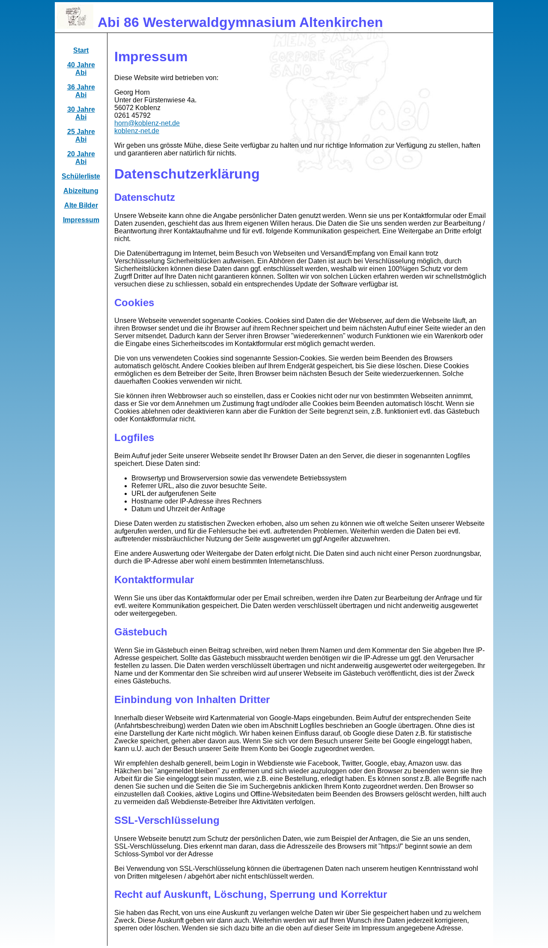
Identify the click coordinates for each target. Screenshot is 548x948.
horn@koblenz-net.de (147, 123)
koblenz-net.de (136, 130)
